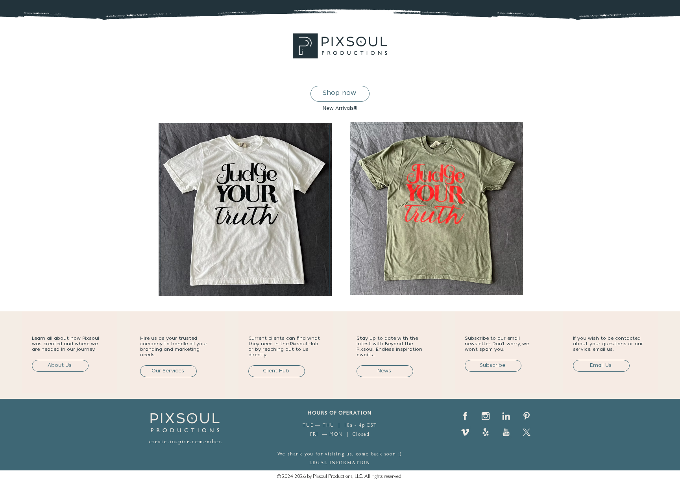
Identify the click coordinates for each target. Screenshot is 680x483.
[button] (493, 366)
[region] (245, 207)
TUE (309, 426)
